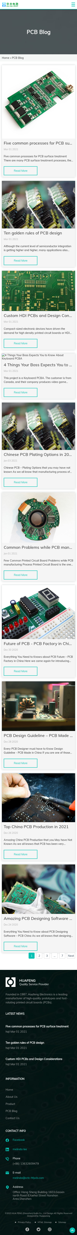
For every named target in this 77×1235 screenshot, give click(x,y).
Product (10, 1104)
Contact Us (12, 1118)
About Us (11, 1097)
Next (71, 956)
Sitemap (62, 1222)
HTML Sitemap (45, 1222)
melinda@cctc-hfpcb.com (28, 1178)
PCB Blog (11, 1111)
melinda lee (20, 1149)
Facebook (19, 1140)
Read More (20, 170)
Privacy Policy (24, 1222)
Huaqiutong (44, 1216)
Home (5, 58)
